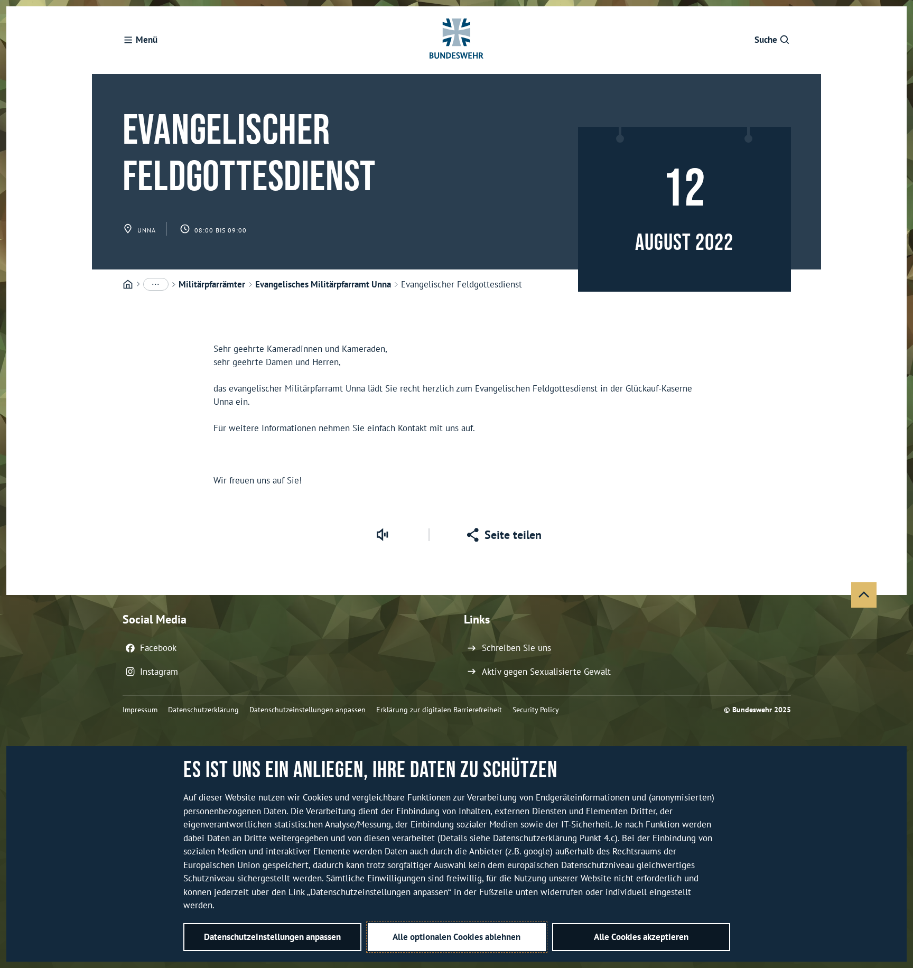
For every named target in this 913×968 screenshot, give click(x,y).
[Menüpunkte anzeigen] (156, 284)
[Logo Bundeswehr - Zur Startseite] (456, 40)
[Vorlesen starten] (382, 534)
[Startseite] (128, 285)
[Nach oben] (864, 595)
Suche (765, 39)
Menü (146, 39)
